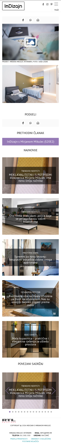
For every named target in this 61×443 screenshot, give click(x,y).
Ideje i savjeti (30, 335)
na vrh (56, 420)
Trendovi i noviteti (30, 171)
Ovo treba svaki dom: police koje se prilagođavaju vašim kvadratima (30, 219)
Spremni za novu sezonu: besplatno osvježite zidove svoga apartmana (30, 259)
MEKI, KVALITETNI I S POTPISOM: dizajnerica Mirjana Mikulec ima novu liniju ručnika (30, 178)
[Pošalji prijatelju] (38, 20)
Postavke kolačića (30, 441)
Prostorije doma (30, 253)
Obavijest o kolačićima (41, 439)
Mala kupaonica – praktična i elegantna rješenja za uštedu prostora (30, 341)
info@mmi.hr (46, 433)
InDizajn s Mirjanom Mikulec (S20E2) (30, 142)
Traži (56, 10)
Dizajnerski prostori (30, 292)
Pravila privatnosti (19, 439)
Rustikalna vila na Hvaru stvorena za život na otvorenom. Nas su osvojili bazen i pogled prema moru (30, 300)
